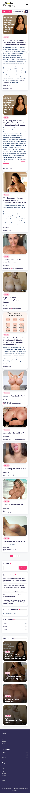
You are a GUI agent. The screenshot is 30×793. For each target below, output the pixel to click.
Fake (7, 403)
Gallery (6, 392)
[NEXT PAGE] (18, 556)
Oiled (22, 268)
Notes (6, 37)
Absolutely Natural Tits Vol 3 (14, 433)
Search (6, 563)
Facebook (5, 741)
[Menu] (27, 4)
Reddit (4, 744)
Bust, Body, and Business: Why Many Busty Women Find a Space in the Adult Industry (14, 42)
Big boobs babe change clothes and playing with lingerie (13, 300)
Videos (6, 256)
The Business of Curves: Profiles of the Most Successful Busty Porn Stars (14, 200)
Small (19, 403)
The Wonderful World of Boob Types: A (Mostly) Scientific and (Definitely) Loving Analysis (14, 601)
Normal (13, 403)
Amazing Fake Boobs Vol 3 (14, 396)
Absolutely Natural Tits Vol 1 (14, 541)
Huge (15, 268)
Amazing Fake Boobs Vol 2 (13, 504)
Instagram (5, 736)
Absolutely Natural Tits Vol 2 (14, 469)
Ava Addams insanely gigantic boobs (14, 591)
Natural (19, 268)
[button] (6, 86)
